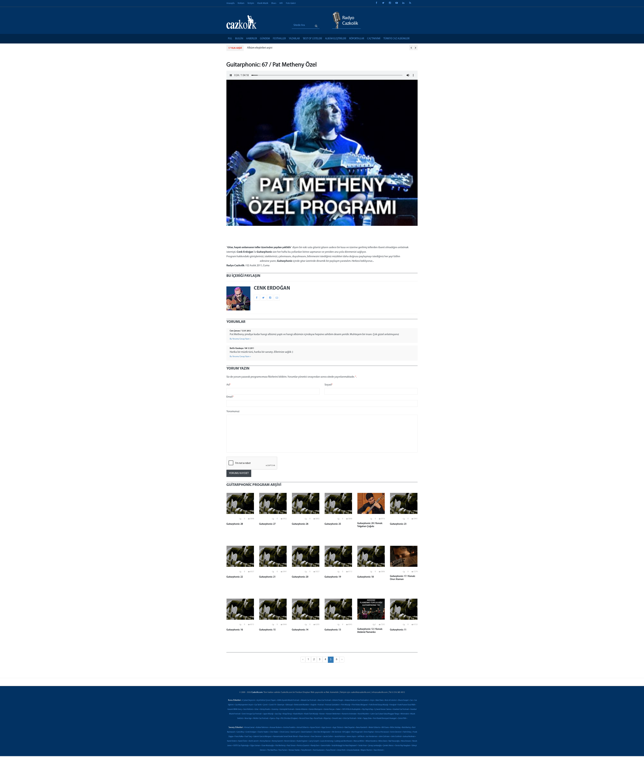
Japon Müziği (268, 714)
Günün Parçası (329, 709)
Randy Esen (315, 746)
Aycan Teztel (315, 727)
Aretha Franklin (289, 727)
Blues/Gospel (403, 700)
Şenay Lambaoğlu (375, 746)
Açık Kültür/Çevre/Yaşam (266, 700)
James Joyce (351, 737)
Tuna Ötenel (331, 750)
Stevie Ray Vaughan (402, 746)
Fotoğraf (393, 705)
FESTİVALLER (279, 38)
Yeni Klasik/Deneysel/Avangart (385, 718)
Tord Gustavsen (319, 750)
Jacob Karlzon (340, 737)
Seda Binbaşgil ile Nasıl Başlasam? (344, 746)
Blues (273, 3)
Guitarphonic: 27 (267, 524)
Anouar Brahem (276, 727)
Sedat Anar (362, 746)
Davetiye (280, 705)
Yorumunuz (232, 411)
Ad (228, 384)
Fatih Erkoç (407, 732)
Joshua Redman (409, 737)
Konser (322, 714)
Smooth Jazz (337, 718)
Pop (277, 718)
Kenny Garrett (277, 741)
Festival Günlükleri (332, 705)
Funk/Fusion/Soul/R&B (406, 705)
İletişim (251, 3)
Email (230, 397)
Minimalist (405, 714)
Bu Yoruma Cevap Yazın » (240, 339)
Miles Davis (383, 741)
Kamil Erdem (232, 741)
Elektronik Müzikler (301, 705)
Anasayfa (230, 3)
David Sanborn (306, 732)
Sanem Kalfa (325, 746)
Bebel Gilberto (374, 727)
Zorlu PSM (402, 718)
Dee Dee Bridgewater (322, 732)
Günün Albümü (301, 709)
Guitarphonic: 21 (267, 577)
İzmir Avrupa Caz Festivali (252, 714)
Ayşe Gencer (326, 727)
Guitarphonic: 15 (267, 630)
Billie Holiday (395, 727)
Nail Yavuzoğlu (394, 741)
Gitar (256, 709)
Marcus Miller (359, 741)
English (313, 705)
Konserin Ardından (349, 714)
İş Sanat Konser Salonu (382, 709)
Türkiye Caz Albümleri (396, 38)
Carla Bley (240, 732)
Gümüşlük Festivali (287, 709)
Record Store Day (306, 718)
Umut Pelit (341, 750)
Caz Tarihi (258, 705)
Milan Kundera (371, 741)
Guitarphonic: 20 (300, 577)
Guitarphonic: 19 (333, 577)
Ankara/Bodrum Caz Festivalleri (357, 700)
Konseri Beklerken (333, 714)
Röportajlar (356, 38)
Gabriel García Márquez (262, 737)
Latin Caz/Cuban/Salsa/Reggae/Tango (385, 714)
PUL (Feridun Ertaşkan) (289, 718)
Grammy (275, 709)
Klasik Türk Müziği (311, 714)
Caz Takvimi (373, 38)
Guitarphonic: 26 (300, 524)
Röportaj (327, 718)
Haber (338, 709)
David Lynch (295, 732)
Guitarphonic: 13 (333, 630)
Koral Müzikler (363, 714)
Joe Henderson (371, 737)
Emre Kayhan (369, 732)
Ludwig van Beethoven (343, 741)
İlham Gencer (304, 737)
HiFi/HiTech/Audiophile (351, 709)
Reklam (241, 3)
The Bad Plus (272, 750)
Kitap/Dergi (287, 714)
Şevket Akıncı (388, 746)
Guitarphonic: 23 (398, 524)
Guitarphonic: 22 (234, 577)
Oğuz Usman (255, 746)
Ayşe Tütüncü (338, 727)
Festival (321, 705)
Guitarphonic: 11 (398, 630)
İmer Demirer (316, 737)
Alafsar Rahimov (262, 727)
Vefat (360, 718)
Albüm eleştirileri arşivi (259, 48)
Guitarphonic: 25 (333, 524)
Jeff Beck (361, 737)
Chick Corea (284, 732)
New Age (248, 718)
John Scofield (396, 737)
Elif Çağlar (346, 732)
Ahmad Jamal (249, 727)
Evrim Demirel (395, 732)
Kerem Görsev (289, 741)
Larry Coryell (314, 741)
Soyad (329, 384)
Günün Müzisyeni (315, 709)
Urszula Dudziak (353, 750)
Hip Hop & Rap (367, 709)
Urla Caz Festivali (349, 718)
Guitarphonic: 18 (365, 577)
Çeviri (265, 705)
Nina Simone (406, 741)
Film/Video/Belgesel (360, 705)
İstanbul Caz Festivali (401, 709)
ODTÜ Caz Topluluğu (241, 746)
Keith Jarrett (254, 741)
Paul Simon (291, 746)
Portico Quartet (303, 746)
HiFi (281, 3)
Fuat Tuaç (248, 737)
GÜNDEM (265, 38)
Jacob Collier (328, 737)
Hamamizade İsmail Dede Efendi (285, 737)
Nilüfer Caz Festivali (260, 718)
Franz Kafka (239, 737)
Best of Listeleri (391, 700)
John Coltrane (384, 737)
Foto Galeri (291, 3)
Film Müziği (345, 705)
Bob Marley (406, 727)
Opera (272, 718)
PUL (230, 38)
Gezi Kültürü (248, 709)
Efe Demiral (336, 732)
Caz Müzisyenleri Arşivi (244, 705)
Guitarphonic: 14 (300, 630)
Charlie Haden (263, 732)
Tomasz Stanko (294, 750)
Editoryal (289, 705)
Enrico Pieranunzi (382, 732)
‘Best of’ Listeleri (312, 38)
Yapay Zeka (367, 718)
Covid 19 (272, 705)
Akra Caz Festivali (324, 700)
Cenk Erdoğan (251, 732)
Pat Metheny (280, 746)
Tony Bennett (306, 750)
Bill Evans (385, 727)
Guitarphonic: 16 (234, 630)
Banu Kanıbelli (361, 727)
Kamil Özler (242, 741)
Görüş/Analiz (265, 709)
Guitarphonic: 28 (234, 524)
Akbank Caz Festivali (308, 700)
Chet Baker (274, 732)
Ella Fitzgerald (357, 732)
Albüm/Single (337, 700)
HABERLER (251, 38)
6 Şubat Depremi (248, 700)
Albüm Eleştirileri (335, 38)
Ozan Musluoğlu (267, 746)
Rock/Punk (318, 718)
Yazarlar (294, 38)
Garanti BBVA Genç (234, 709)
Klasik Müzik (262, 3)
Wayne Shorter (366, 750)
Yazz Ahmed (378, 750)
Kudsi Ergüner (302, 741)
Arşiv (372, 700)
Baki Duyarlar (350, 727)
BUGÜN (239, 38)
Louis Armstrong (326, 741)
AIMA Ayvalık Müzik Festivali (288, 700)
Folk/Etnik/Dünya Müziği (378, 705)
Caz (411, 700)
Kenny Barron (265, 741)
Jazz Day (278, 714)
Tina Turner (282, 750)
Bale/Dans (379, 700)
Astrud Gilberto (303, 727)
